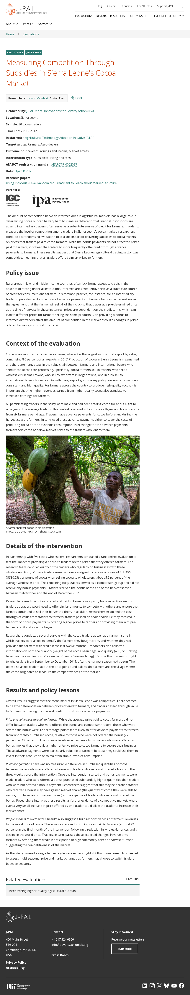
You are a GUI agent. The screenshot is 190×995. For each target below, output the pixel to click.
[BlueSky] (166, 985)
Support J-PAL (165, 6)
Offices (26, 24)
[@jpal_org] (152, 985)
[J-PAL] (26, 10)
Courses (127, 6)
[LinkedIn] (144, 985)
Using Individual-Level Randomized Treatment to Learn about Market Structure (61, 183)
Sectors (43, 24)
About (10, 24)
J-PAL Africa (34, 52)
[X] (159, 985)
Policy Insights (139, 16)
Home (10, 34)
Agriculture (15, 52)
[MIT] (18, 986)
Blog (99, 6)
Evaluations (84, 16)
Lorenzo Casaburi (37, 98)
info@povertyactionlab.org (70, 945)
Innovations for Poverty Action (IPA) (69, 111)
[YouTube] (174, 985)
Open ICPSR (23, 171)
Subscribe (125, 949)
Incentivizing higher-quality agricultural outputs (42, 891)
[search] (181, 6)
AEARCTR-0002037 (64, 164)
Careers (112, 6)
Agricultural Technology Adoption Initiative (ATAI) (59, 138)
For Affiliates (144, 6)
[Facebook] (181, 985)
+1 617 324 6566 (62, 939)
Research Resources (110, 16)
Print (78, 98)
